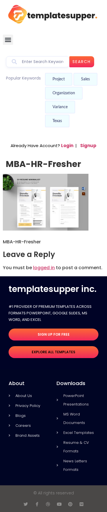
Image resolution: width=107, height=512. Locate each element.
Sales (85, 79)
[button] (8, 40)
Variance (60, 107)
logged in (44, 267)
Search (81, 61)
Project (59, 79)
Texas (57, 121)
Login (67, 146)
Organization (64, 93)
